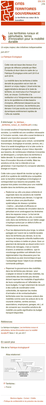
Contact (26, 398)
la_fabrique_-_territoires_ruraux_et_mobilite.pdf (16, 123)
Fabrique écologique (19, 347)
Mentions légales (16, 398)
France (8, 387)
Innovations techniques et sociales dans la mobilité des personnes (10, 370)
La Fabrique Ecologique (11, 56)
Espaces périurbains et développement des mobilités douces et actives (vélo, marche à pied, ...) (36, 369)
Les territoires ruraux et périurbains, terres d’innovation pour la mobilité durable (19, 330)
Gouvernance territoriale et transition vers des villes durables (28, 364)
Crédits (33, 398)
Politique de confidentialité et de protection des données (23, 401)
